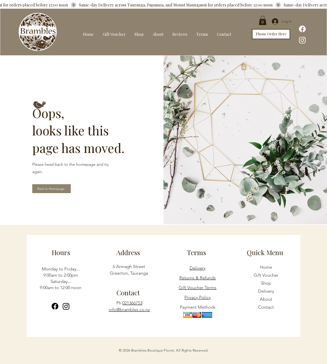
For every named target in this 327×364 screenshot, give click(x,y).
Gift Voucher (266, 275)
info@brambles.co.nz (129, 309)
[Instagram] (302, 40)
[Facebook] (302, 28)
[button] (262, 20)
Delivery (198, 268)
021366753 (132, 303)
